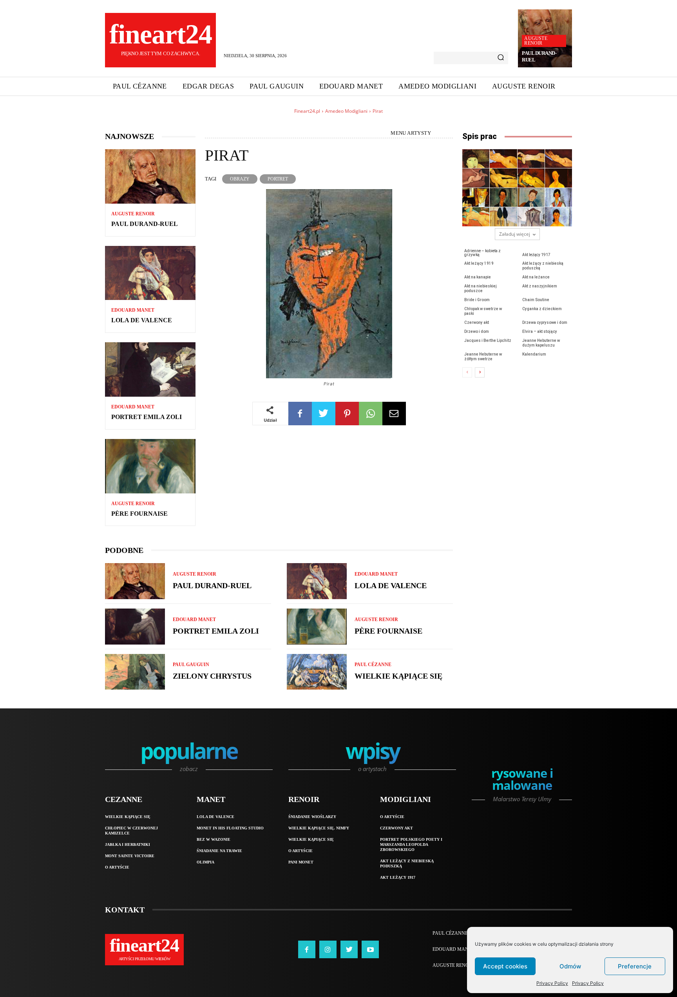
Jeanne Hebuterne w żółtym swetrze (483, 356)
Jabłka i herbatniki (127, 844)
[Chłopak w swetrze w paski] (531, 197)
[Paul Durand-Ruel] (150, 176)
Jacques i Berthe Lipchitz (487, 340)
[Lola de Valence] (150, 273)
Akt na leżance (536, 277)
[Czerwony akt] (475, 216)
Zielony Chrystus (212, 676)
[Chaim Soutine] (503, 197)
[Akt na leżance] (503, 177)
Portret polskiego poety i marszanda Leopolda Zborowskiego (411, 844)
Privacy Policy (552, 983)
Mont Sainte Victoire (129, 856)
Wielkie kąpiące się (398, 676)
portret (278, 179)
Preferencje (635, 966)
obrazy (240, 179)
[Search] (500, 58)
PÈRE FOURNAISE (139, 513)
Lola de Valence (141, 320)
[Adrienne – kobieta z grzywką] (475, 158)
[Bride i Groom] (475, 197)
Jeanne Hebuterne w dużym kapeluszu (541, 342)
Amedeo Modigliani (346, 111)
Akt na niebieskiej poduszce (480, 288)
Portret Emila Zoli (146, 417)
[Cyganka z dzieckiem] (558, 197)
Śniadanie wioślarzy (312, 817)
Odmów (570, 966)
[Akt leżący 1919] (531, 158)
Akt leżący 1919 (479, 263)
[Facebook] (300, 413)
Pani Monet (300, 862)
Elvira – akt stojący (539, 331)
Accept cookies (505, 966)
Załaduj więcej (514, 234)
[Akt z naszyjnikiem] (558, 177)
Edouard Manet (132, 310)
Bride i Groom (477, 300)
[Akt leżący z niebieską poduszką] (558, 158)
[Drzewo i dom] (531, 216)
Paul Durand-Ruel (144, 223)
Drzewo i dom (476, 331)
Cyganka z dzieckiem (542, 309)
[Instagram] (328, 949)
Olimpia (205, 862)
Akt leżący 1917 (536, 255)
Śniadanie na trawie (219, 851)
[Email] (394, 413)
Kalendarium (534, 354)
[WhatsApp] (370, 413)
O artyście (117, 867)
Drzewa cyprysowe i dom (544, 322)
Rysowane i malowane (522, 780)
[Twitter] (323, 413)
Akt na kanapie (477, 277)
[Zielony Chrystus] (135, 672)
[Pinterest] (347, 413)
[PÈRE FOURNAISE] (150, 466)
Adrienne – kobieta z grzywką (482, 253)
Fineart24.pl (307, 111)
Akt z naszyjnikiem (539, 286)
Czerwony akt (476, 322)
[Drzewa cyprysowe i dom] (503, 216)
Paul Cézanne (373, 664)
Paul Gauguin (191, 664)
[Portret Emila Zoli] (150, 369)
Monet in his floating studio (230, 828)
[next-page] (480, 372)
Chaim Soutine (535, 300)
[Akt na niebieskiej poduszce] (531, 177)
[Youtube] (370, 949)
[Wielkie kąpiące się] (317, 672)
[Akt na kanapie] (475, 177)
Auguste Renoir (535, 41)
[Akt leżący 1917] (503, 158)
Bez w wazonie (213, 839)
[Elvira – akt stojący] (558, 216)
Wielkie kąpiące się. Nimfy (318, 828)
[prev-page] (467, 372)
